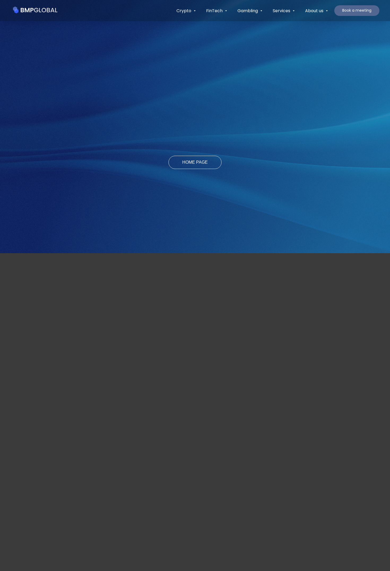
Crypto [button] (184, 11)
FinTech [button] (215, 11)
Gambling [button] (248, 11)
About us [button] (314, 11)
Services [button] (282, 11)
